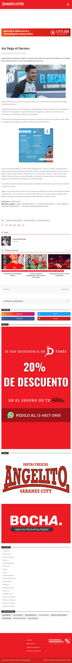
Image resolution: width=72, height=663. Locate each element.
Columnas (6, 551)
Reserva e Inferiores (9, 600)
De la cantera (7, 554)
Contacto (29, 640)
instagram (19, 314)
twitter (55, 314)
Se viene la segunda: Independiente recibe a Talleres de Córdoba (36, 275)
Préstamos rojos (8, 594)
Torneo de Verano (33, 618)
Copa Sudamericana (30, 615)
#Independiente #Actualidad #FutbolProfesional (19, 271)
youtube (55, 318)
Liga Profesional (6, 618)
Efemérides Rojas (8, 563)
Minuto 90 (6, 591)
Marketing (6, 584)
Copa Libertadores (18, 615)
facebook (19, 318)
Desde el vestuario (29, 220)
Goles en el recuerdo (9, 578)
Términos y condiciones (34, 651)
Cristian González (14, 660)
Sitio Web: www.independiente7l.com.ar (35, 206)
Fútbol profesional (43, 220)
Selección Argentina (9, 606)
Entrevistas (6, 566)
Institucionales (7, 581)
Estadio (5, 569)
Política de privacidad (33, 647)
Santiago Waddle (25, 660)
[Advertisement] (36, 14)
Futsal (5, 572)
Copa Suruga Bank (43, 615)
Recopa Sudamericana (19, 618)
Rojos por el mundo (9, 603)
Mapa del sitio (31, 643)
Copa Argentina (6, 615)
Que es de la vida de (9, 597)
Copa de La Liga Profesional (14, 220)
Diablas (5, 560)
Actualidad (59, 271)
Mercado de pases (8, 587)
